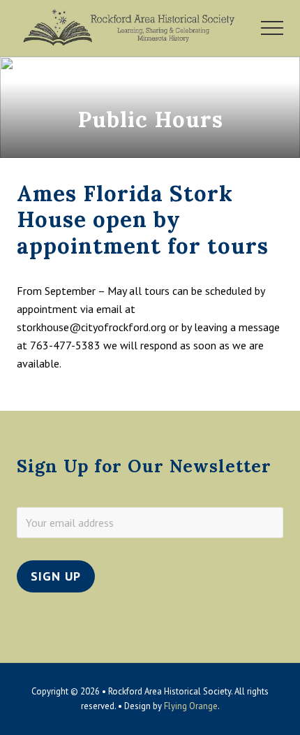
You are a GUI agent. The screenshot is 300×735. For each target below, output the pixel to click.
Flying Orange (191, 706)
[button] (272, 27)
